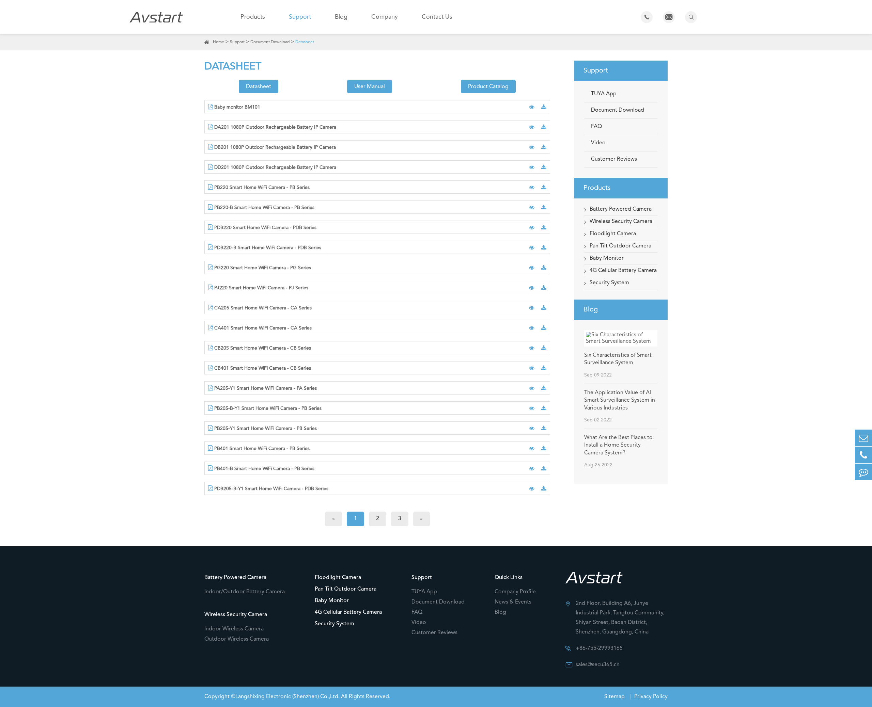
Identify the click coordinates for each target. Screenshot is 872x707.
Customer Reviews (614, 159)
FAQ (596, 126)
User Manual (369, 87)
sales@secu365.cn (598, 665)
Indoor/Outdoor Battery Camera (244, 592)
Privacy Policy (651, 697)
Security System (609, 283)
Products (252, 17)
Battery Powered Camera (621, 209)
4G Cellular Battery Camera (623, 270)
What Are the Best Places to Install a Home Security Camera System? (618, 445)
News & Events (513, 602)
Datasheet (304, 42)
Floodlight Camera (613, 234)
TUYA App (604, 94)
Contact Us (437, 17)
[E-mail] (863, 438)
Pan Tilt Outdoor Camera (620, 246)
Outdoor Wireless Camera (236, 639)
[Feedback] (863, 472)
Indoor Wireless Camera (234, 629)
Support (300, 17)
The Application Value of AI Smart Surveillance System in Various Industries (619, 400)
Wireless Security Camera (621, 221)
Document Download (270, 42)
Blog (341, 17)
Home (218, 42)
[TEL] (863, 455)
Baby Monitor (607, 258)
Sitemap (615, 697)
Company (384, 17)
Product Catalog (488, 87)
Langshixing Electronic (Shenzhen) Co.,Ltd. (287, 697)
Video (598, 143)
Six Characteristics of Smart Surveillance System (618, 359)
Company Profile (515, 592)
